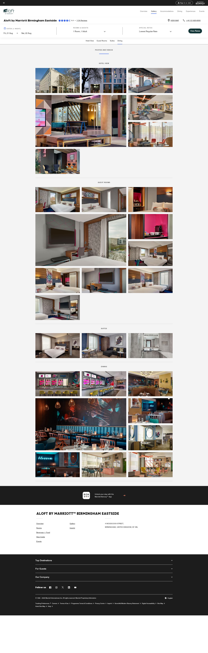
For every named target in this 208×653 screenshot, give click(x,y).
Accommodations (166, 11)
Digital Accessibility (148, 603)
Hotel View (90, 41)
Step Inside (40, 537)
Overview (143, 11)
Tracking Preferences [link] (42, 603)
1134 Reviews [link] (82, 20)
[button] (184, 3)
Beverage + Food (43, 532)
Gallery (153, 11)
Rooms (39, 528)
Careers (54, 603)
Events (201, 11)
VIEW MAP (175, 20)
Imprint (72, 528)
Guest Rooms (102, 41)
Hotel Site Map (40, 606)
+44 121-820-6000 (193, 20)
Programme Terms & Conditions (81, 603)
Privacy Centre (100, 603)
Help (49, 606)
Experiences (190, 11)
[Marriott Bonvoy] (199, 2)
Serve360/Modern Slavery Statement (127, 603)
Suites (112, 41)
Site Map (160, 603)
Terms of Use (64, 603)
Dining (179, 11)
